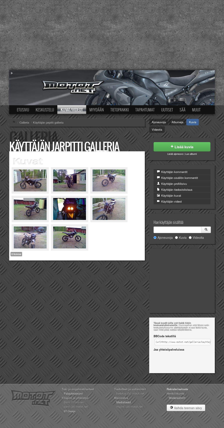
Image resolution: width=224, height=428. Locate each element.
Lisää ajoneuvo (175, 153)
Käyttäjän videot (171, 201)
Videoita (157, 129)
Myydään (96, 109)
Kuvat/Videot (72, 109)
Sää (183, 109)
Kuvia (192, 122)
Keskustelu (45, 109)
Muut (196, 109)
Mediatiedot (123, 402)
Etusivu (23, 109)
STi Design (69, 411)
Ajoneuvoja (159, 122)
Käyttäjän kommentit (173, 172)
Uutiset (167, 109)
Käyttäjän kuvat (170, 195)
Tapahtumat (145, 109)
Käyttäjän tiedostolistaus (176, 189)
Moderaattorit (177, 398)
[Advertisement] (112, 35)
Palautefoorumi (73, 393)
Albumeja (177, 122)
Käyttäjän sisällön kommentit (179, 178)
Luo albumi (191, 153)
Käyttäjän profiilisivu (173, 184)
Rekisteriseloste (177, 389)
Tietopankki (119, 109)
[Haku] (206, 229)
